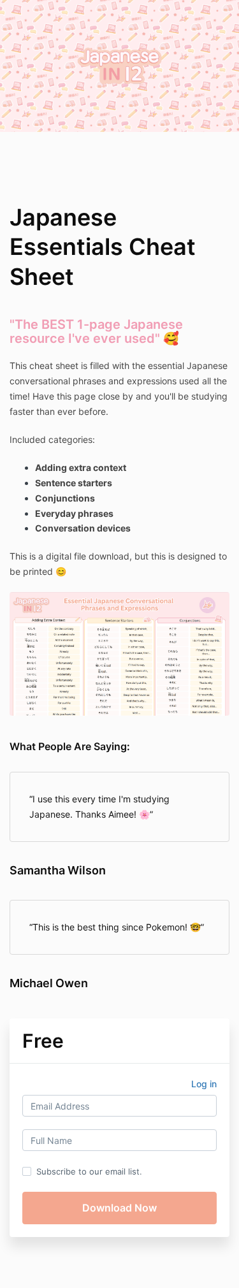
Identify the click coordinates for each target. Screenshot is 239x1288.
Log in (204, 1083)
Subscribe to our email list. (89, 1171)
